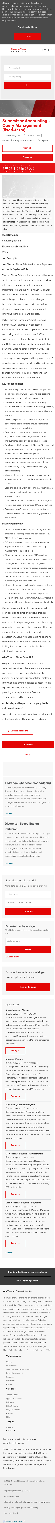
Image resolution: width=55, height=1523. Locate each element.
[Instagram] (9, 1430)
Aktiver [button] (28, 950)
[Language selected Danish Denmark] (44, 49)
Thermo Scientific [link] (12, 1395)
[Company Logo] (19, 50)
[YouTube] (11, 1430)
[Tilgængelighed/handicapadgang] (28, 796)
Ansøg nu (18, 1051)
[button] (27, 27)
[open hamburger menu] (4, 50)
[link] (12, 957)
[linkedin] (14, 1430)
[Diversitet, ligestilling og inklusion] (28, 842)
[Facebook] (7, 1430)
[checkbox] (27, 148)
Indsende (28, 911)
